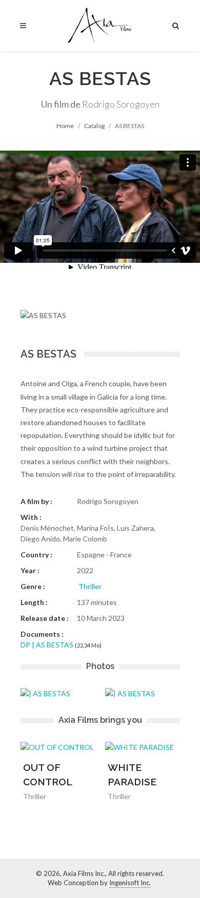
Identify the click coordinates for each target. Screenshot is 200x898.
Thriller (90, 586)
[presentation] (188, 693)
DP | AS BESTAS (47, 644)
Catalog (94, 126)
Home (65, 126)
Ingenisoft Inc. (130, 883)
